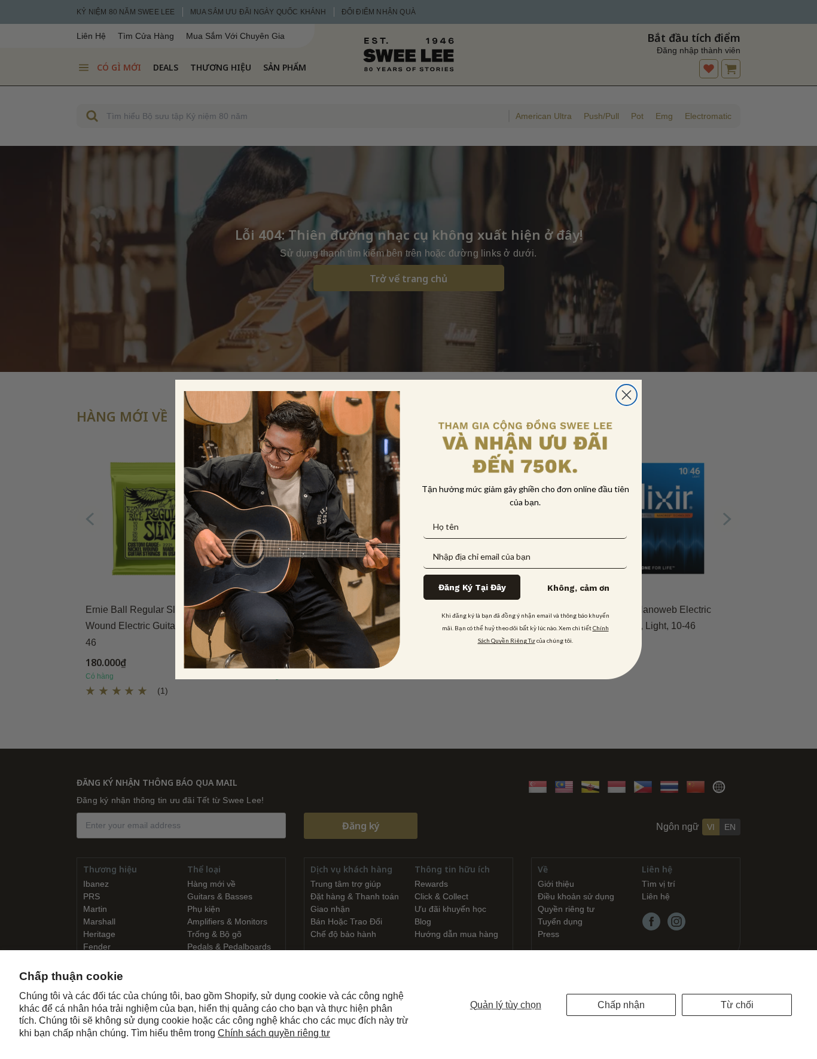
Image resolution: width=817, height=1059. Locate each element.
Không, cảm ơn (578, 588)
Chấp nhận (621, 1005)
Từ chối (737, 1005)
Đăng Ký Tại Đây (472, 587)
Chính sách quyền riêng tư (274, 1033)
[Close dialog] (626, 394)
